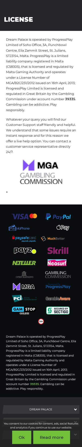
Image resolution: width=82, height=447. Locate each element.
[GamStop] (24, 310)
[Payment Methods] (24, 216)
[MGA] (24, 286)
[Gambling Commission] (58, 274)
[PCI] (24, 298)
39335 (70, 99)
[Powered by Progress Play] (58, 286)
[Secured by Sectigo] (58, 310)
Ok (22, 437)
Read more (51, 437)
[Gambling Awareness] (58, 298)
